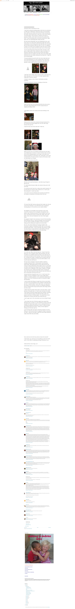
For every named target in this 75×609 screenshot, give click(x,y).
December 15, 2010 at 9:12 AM (29, 374)
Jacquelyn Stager (28, 425)
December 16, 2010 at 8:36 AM (29, 442)
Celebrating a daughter (28, 593)
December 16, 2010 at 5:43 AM (29, 423)
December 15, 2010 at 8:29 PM (29, 406)
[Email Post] (30, 345)
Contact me (31, 12)
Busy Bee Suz (27, 396)
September (27, 597)
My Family (27, 12)
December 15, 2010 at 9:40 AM (29, 387)
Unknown (27, 499)
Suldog (26, 471)
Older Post (49, 527)
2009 (26, 604)
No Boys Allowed (28, 594)
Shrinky (27, 504)
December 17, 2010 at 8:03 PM (29, 502)
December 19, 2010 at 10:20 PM (29, 519)
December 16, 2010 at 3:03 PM (29, 474)
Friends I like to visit (35, 12)
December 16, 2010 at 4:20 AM (29, 416)
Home (24, 12)
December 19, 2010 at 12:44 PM (29, 515)
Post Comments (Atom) (29, 528)
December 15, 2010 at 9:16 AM (29, 378)
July (26, 599)
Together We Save (28, 467)
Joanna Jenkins (27, 492)
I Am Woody (27, 376)
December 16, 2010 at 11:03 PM (29, 480)
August (27, 598)
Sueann (27, 418)
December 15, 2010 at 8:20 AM (29, 353)
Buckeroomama (27, 408)
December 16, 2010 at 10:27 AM (29, 459)
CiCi (26, 482)
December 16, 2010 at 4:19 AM (29, 410)
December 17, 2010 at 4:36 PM (29, 497)
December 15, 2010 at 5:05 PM (29, 400)
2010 (26, 585)
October (27, 596)
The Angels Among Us (28, 587)
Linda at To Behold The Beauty (29, 461)
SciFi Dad (27, 389)
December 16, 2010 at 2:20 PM (29, 465)
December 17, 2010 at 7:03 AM (29, 490)
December (27, 586)
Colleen (27, 360)
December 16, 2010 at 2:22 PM (29, 469)
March (27, 601)
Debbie (26, 433)
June (26, 600)
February (27, 602)
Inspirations (39, 12)
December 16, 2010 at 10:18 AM (29, 453)
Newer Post (25, 527)
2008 (26, 605)
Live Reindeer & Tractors (28, 588)
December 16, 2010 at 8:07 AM (29, 431)
